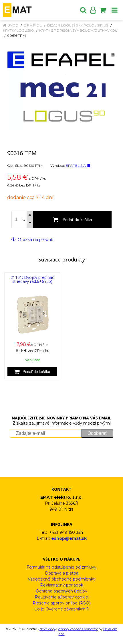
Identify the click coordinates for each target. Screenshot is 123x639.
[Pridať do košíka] (32, 371)
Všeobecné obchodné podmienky (62, 579)
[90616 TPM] (61, 87)
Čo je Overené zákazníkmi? (61, 609)
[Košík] (102, 10)
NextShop (47, 629)
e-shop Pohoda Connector (78, 629)
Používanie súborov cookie (61, 597)
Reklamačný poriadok (61, 585)
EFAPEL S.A (76, 165)
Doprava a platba (61, 573)
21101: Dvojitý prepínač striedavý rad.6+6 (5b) (32, 279)
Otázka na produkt (36, 239)
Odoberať (97, 433)
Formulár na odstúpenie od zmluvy (61, 567)
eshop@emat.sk (69, 538)
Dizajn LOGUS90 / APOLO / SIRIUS (77, 25)
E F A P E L (33, 25)
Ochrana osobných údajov (61, 591)
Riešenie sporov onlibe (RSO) (61, 603)
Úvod (12, 25)
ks (23, 220)
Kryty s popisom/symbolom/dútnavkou (78, 30)
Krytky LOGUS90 (18, 30)
